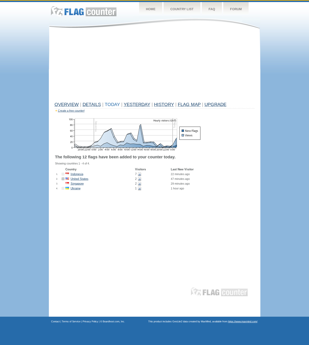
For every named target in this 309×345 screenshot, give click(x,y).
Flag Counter (83, 11)
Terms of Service (71, 321)
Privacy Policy (90, 321)
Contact (55, 321)
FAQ (212, 9)
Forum (236, 9)
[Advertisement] (155, 66)
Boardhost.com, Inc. (114, 321)
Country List (182, 9)
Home (150, 9)
